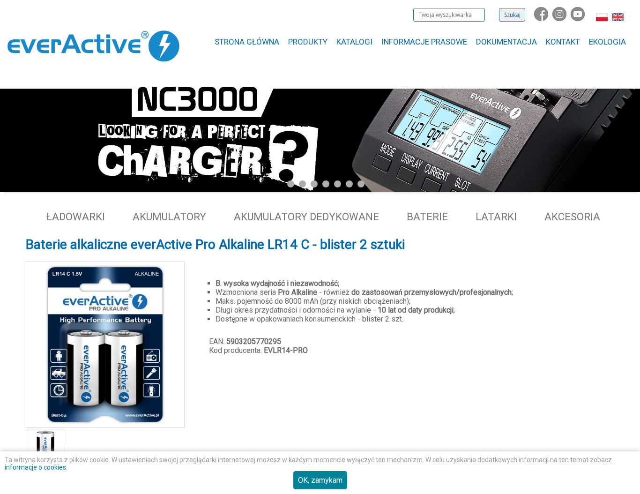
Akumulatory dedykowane (306, 217)
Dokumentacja (506, 41)
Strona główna (247, 41)
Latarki (496, 217)
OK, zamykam (320, 480)
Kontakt (563, 41)
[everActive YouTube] (579, 18)
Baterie (427, 217)
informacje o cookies (35, 467)
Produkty (307, 41)
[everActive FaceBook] (542, 18)
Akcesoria (572, 217)
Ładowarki (75, 217)
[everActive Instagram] (560, 18)
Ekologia (607, 41)
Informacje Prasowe (424, 41)
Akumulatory (169, 217)
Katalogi (354, 41)
